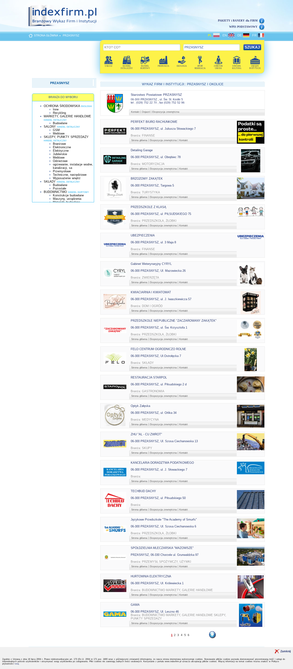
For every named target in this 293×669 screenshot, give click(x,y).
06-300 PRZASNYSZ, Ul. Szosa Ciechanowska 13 (164, 441)
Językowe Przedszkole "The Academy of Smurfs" (164, 519)
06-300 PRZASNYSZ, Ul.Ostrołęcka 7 (156, 356)
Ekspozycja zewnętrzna (165, 111)
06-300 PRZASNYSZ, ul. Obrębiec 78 (156, 157)
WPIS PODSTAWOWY (243, 26)
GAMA (135, 604)
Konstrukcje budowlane (68, 195)
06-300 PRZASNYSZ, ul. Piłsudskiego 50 (158, 498)
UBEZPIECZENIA (143, 235)
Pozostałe (59, 188)
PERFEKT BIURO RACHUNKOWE (154, 121)
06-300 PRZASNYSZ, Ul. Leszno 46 (155, 611)
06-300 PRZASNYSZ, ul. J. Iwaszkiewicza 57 (161, 299)
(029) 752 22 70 (146, 102)
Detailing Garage (142, 150)
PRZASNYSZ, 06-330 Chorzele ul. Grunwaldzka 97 (164, 555)
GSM (56, 130)
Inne (56, 109)
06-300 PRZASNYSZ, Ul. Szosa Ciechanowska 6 (163, 526)
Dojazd (146, 111)
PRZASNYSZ (71, 35)
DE (240, 35)
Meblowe (59, 133)
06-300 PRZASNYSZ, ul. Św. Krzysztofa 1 (159, 327)
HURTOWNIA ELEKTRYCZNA (151, 576)
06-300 (135, 99)
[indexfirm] (62, 15)
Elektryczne (61, 150)
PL (210, 35)
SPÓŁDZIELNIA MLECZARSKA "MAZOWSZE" (162, 548)
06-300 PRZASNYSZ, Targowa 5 (152, 185)
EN (225, 35)
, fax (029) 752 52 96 (171, 102)
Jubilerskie (60, 154)
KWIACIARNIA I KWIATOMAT (151, 292)
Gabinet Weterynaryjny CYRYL (151, 264)
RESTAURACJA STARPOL (149, 377)
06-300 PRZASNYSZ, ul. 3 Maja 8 (153, 242)
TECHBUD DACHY (143, 491)
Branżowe (59, 143)
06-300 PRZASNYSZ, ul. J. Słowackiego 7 (159, 469)
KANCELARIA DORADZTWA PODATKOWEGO (162, 462)
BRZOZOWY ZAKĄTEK (147, 178)
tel (132, 102)
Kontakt (135, 111)
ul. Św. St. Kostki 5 (171, 99)
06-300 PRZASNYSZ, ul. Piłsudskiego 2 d (159, 384)
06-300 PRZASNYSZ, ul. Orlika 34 (153, 412)
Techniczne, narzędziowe (70, 174)
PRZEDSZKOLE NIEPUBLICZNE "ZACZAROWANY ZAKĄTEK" (174, 320)
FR (255, 35)
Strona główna (139, 140)
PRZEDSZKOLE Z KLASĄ (148, 207)
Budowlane (60, 123)
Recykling (59, 113)
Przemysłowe (62, 171)
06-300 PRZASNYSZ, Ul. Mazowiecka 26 (158, 270)
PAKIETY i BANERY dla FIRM (238, 20)
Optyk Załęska (140, 406)
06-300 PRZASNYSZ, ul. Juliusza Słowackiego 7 (163, 128)
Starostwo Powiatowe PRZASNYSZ (156, 94)
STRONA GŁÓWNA (46, 35)
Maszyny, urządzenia (67, 198)
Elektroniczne (62, 147)
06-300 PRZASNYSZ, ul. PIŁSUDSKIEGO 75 (161, 214)
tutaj (17, 664)
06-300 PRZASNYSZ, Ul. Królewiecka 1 (157, 583)
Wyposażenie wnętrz (67, 178)
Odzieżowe (60, 161)
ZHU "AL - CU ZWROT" (146, 434)
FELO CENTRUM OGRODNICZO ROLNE (158, 349)
